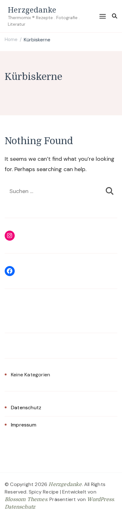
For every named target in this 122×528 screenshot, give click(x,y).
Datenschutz (26, 407)
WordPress (100, 499)
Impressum (23, 424)
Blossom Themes (26, 499)
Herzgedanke (32, 9)
